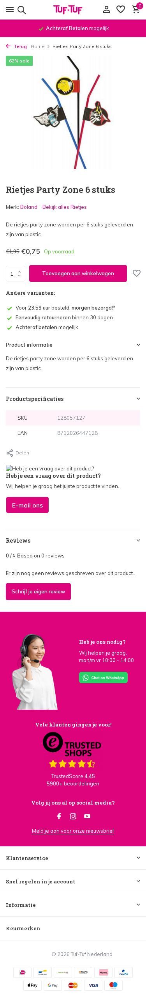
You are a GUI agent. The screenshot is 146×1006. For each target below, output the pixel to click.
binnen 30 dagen (64, 317)
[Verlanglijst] (120, 9)
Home (38, 46)
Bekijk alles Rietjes (64, 207)
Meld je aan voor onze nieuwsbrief (73, 831)
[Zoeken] (20, 10)
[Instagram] (73, 816)
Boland (28, 207)
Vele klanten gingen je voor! (73, 724)
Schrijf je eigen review (38, 591)
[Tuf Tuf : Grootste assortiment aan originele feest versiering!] (73, 9)
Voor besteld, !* (66, 307)
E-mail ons (27, 505)
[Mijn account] (106, 9)
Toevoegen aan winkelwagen (78, 273)
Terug (19, 46)
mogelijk (47, 327)
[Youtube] (87, 816)
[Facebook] (59, 816)
